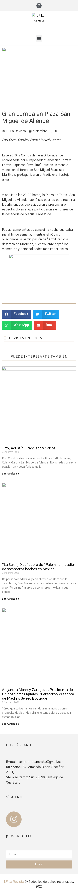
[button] (39, 38)
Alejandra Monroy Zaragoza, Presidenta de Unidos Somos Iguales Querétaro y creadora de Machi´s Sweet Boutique (38, 694)
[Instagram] (39, 5)
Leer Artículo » (11, 474)
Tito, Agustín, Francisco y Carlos (28, 448)
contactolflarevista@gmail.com (41, 761)
